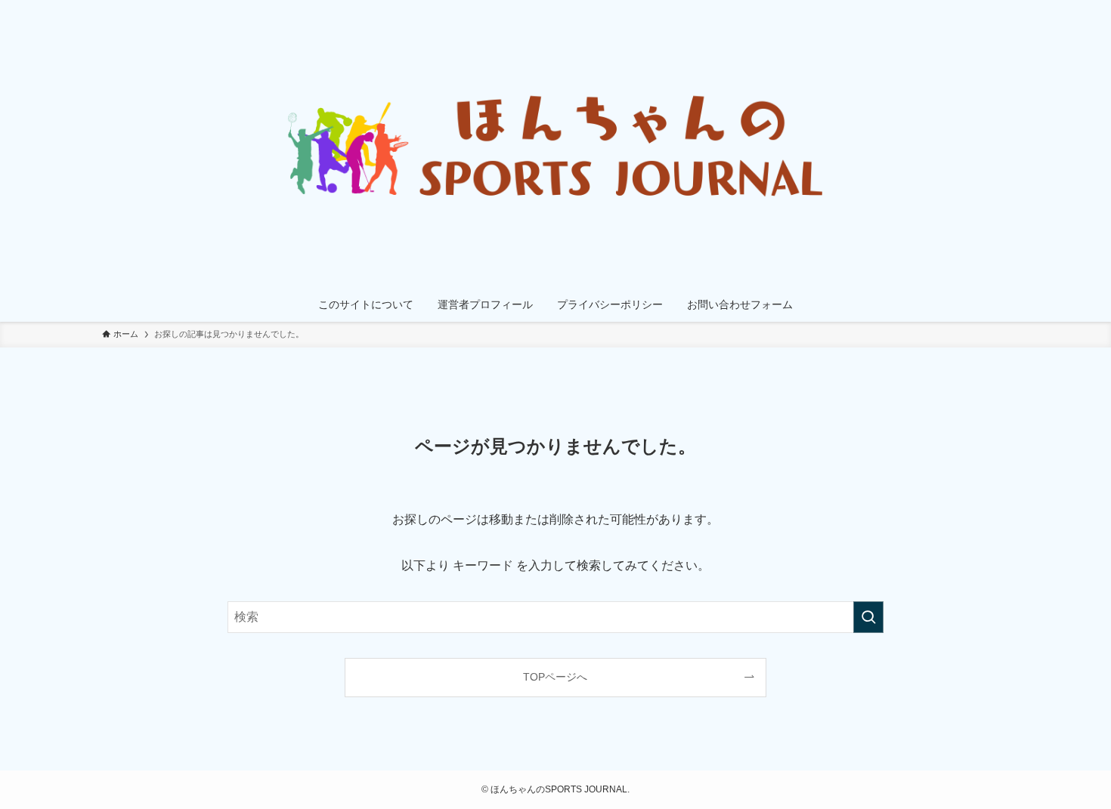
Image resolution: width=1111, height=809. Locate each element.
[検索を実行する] (868, 617)
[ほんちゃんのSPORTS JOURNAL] (555, 146)
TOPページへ (555, 677)
